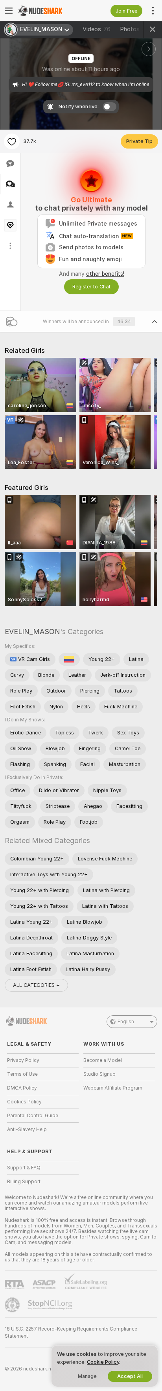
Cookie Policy (103, 1362)
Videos (96, 29)
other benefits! (105, 274)
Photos (136, 29)
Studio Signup (99, 1074)
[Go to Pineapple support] (13, 1304)
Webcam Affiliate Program (112, 1088)
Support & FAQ (23, 1168)
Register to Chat (91, 287)
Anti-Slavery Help (27, 1129)
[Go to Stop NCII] (51, 1305)
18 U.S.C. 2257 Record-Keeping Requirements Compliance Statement (71, 1332)
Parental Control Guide (32, 1115)
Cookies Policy (24, 1102)
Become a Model (102, 1060)
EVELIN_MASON (32, 631)
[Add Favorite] (12, 141)
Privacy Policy (23, 1060)
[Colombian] (69, 659)
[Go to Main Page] (49, 10)
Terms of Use (22, 1074)
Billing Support (23, 1181)
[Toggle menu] (8, 10)
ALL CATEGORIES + (36, 985)
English (126, 1021)
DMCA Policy (22, 1088)
